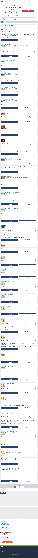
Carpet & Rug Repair (19, 140)
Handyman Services (15, 209)
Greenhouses (19, 452)
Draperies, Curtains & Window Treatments (22, 45)
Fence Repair (14, 469)
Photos (35, 31)
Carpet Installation (14, 26)
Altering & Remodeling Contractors (17, 177)
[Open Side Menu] (36, 1)
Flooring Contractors (8, 26)
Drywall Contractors (14, 413)
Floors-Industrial (14, 159)
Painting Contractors (25, 177)
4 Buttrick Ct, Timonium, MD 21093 (7, 29)
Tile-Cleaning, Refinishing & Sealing (25, 367)
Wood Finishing (14, 384)
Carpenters (19, 413)
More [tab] (2, 551)
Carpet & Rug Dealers (4, 527)
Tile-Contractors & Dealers (21, 26)
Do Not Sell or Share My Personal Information (18, 554)
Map (5, 22)
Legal (31, 554)
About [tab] (2, 546)
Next (21, 487)
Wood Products (19, 384)
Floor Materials (14, 45)
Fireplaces (17, 469)
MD (3, 18)
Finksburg (6, 18)
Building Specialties (15, 88)
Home (1, 18)
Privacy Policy (8, 554)
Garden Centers (14, 452)
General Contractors (15, 74)
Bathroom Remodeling (4, 523)
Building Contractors (10, 18)
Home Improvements (4, 525)
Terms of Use (28, 554)
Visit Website (27, 56)
